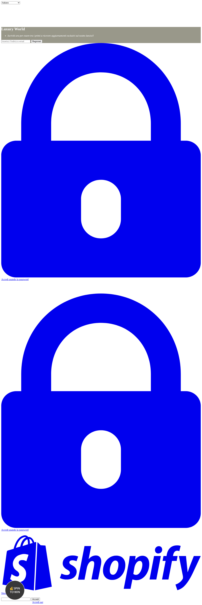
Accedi (35, 599)
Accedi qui (37, 602)
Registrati (36, 41)
